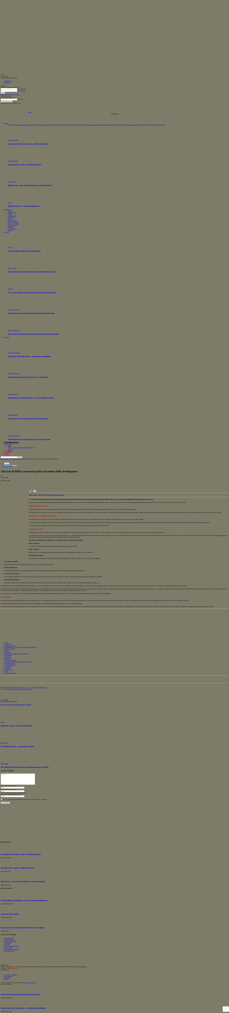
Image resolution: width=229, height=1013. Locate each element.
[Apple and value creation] (5, 910)
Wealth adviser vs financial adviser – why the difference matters (31, 398)
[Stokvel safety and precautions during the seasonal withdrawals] (17, 308)
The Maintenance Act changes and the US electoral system (29, 439)
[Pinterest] (23, 485)
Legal (97, 125)
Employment (11, 217)
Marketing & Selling (112, 125)
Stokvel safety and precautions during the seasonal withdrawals (31, 313)
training (6, 671)
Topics (6, 979)
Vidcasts (6, 337)
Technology (141, 125)
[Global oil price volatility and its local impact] (17, 246)
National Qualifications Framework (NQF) (16, 654)
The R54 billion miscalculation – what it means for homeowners (24, 900)
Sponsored (133, 125)
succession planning (10, 665)
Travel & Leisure (149, 125)
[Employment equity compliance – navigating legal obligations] (5, 1004)
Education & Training (48, 125)
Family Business (12, 221)
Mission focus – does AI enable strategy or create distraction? (30, 185)
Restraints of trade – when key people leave (23, 206)
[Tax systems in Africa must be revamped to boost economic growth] (17, 287)
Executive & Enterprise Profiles (63, 125)
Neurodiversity (12, 229)
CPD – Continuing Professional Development (21, 447)
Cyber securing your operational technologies (20, 689)
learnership (7, 652)
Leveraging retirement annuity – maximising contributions (29, 356)
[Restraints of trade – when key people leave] (17, 201)
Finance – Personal (13, 224)
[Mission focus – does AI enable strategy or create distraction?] (17, 180)
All (9, 125)
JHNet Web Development (28, 982)
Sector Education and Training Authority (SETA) (18, 662)
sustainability (8, 666)
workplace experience (10, 673)
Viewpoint (162, 125)
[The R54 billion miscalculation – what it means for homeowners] (5, 897)
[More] (29, 485)
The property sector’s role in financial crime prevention (28, 418)
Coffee (10, 214)
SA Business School (10, 660)
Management (102, 125)
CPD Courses (8, 452)
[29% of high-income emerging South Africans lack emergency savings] (17, 329)
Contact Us (7, 978)
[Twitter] (10, 485)
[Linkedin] (17, 485)
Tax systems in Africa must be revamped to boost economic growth (32, 292)
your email (20, 99)
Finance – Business (13, 222)
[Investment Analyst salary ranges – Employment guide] (17, 138)
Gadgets (84, 125)
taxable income (8, 670)
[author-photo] (5, 698)
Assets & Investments (16, 125)
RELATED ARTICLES (8, 705)
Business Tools (12, 212)
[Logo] (7, 120)
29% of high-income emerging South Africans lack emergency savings (33, 334)
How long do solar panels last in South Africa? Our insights (22, 927)
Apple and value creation (10, 914)
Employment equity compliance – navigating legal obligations (23, 1008)
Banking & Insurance (28, 125)
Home (2, 459)
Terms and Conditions (10, 975)
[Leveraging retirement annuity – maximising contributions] (17, 351)
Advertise (7, 454)
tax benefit (7, 668)
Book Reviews (38, 125)
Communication (12, 216)
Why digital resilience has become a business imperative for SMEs (25, 767)
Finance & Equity (77, 125)
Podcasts (6, 232)
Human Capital (91, 125)
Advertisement (8, 976)
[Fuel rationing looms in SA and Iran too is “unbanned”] (17, 372)
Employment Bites (13, 140)
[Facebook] (4, 485)
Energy (10, 219)
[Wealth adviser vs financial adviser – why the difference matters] (17, 392)
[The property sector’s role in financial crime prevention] (17, 413)
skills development (9, 663)
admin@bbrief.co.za (13, 968)
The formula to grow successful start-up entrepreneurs (20, 994)
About (9, 446)
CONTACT (7, 82)
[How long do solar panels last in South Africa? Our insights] (5, 924)
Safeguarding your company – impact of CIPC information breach (28, 687)
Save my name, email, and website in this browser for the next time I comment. (25, 799)
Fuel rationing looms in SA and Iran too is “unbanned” (28, 377)
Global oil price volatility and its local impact (24, 251)
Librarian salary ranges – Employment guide (24, 164)
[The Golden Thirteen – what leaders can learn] (10, 741)
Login (9, 451)
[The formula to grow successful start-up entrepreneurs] (5, 991)
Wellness (10, 230)
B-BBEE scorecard (9, 645)
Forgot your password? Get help (10, 94)
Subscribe (10, 449)
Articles (6, 123)
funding (6, 650)
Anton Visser (4, 477)
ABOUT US (8, 81)
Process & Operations (124, 125)
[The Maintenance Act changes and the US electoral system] (17, 434)
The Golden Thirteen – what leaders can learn (17, 746)
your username (21, 89)
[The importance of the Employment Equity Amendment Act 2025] (17, 266)
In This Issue (11, 182)
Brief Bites (7, 209)
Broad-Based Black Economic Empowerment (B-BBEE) (20, 647)
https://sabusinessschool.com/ (9, 701)
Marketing (11, 227)
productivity (7, 657)
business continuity (9, 649)
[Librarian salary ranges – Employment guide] (17, 159)
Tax (137, 125)
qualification (7, 658)
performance (7, 655)
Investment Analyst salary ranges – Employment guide (28, 144)
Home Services (12, 225)
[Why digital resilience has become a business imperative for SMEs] (10, 762)
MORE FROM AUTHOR (23, 705)
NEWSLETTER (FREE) (11, 443)
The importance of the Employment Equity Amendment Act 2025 (32, 272)
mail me (61, 495)
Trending (156, 125)
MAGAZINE (8, 444)
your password (21, 91)
